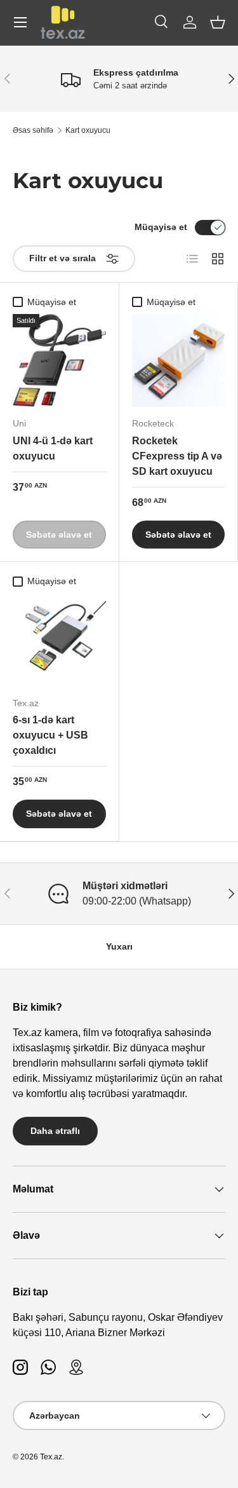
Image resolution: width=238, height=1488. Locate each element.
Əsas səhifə (33, 130)
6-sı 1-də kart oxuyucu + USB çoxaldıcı (50, 735)
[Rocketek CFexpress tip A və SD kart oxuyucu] (178, 360)
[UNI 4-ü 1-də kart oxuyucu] (59, 360)
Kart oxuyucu (87, 130)
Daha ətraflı (55, 1131)
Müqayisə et (161, 227)
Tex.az (51, 1456)
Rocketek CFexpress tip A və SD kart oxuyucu (177, 456)
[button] (218, 22)
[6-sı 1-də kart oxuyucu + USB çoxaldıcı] (59, 640)
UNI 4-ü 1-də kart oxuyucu (53, 448)
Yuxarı (119, 946)
